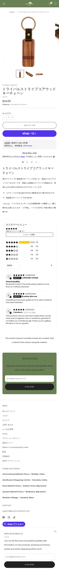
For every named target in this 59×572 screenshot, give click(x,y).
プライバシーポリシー (11, 438)
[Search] (55, 3)
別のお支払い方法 (29, 153)
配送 (4, 451)
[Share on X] (27, 162)
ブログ (5, 415)
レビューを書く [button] (29, 234)
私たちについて (8, 411)
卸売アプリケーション (11, 461)
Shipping (5, 104)
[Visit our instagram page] (9, 517)
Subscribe (29, 565)
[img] (19, 275)
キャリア (6, 420)
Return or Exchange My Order (15, 447)
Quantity (6, 113)
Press (4, 433)
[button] (12, 242)
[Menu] (3, 3)
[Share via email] (36, 162)
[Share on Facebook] (23, 162)
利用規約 (6, 456)
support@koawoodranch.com (16, 511)
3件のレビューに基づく (15, 231)
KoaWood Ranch (9, 85)
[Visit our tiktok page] (14, 517)
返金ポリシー (7, 442)
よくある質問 (7, 429)
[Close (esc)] (55, 531)
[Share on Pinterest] (31, 162)
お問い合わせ (7, 424)
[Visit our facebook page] (3, 517)
